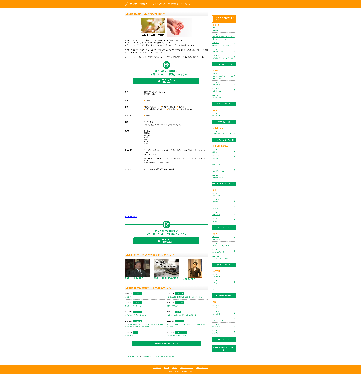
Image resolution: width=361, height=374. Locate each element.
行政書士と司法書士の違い (134, 306)
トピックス (137, 293)
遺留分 (178, 312)
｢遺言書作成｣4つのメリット (176, 335)
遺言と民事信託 (172, 306)
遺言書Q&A (129, 335)
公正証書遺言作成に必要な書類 (135, 315)
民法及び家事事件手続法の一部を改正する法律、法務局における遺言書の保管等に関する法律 (144, 325)
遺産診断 (128, 297)
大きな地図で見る (131, 217)
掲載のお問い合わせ (202, 368)
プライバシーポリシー (186, 368)
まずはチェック (181, 332)
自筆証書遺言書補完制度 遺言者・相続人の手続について (186, 297)
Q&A (135, 332)
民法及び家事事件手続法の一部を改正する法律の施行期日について (186, 325)
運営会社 (166, 368)
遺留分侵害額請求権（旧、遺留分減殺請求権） (183, 315)
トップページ (157, 368)
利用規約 (174, 368)
